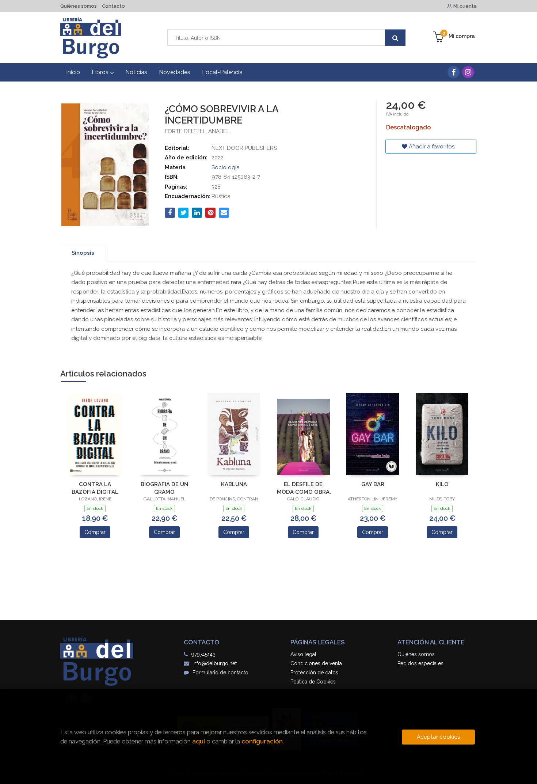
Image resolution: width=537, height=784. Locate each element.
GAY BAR (372, 484)
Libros (101, 72)
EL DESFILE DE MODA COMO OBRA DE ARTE (303, 488)
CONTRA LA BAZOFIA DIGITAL (95, 488)
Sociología (226, 167)
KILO (442, 484)
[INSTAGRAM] (468, 72)
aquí (198, 741)
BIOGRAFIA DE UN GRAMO (164, 488)
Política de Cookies (313, 682)
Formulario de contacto (220, 672)
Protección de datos (314, 672)
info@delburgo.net (215, 663)
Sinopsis (83, 253)
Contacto (113, 6)
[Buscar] (395, 38)
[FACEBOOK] (454, 72)
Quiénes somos (78, 6)
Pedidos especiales (420, 663)
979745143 (203, 654)
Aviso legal (303, 654)
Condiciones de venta (316, 663)
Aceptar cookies (438, 737)
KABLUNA (234, 484)
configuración (262, 741)
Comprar (95, 532)
